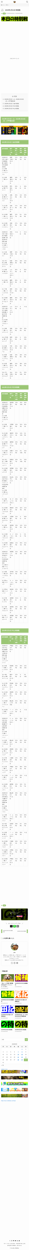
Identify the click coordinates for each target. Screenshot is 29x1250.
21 (18, 1057)
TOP (5, 1243)
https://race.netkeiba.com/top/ (8, 1100)
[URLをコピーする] (17, 926)
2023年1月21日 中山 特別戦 (12, 108)
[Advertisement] (14, 38)
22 (22, 1057)
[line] (13, 1240)
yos (14, 952)
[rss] (17, 1240)
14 (18, 1054)
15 (22, 1054)
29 (22, 1059)
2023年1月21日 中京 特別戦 (12, 106)
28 (18, 1059)
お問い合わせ (19, 1245)
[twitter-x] (12, 963)
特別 (4, 13)
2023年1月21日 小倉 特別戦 (12, 103)
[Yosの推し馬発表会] (14, 2)
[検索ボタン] (27, 2)
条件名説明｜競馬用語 (11, 1245)
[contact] (19, 1240)
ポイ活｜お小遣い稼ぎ (10, 1243)
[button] (11, 926)
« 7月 (2, 1065)
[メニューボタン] (2, 2)
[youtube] (17, 963)
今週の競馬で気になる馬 (20, 1243)
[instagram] (15, 963)
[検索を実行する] (26, 1039)
